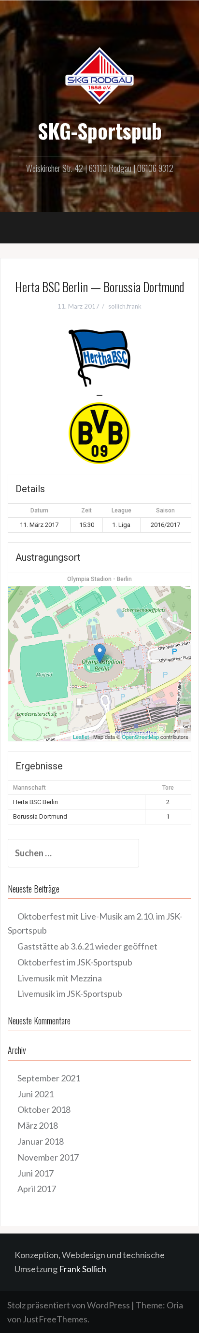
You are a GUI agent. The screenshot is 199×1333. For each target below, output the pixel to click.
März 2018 (37, 1125)
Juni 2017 (35, 1173)
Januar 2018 (40, 1141)
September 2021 (48, 1078)
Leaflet (81, 736)
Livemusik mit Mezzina (59, 978)
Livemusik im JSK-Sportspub (69, 993)
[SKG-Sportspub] (99, 75)
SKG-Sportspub (100, 130)
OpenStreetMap (140, 736)
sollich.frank (125, 306)
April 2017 (36, 1188)
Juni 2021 (35, 1094)
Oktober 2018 (44, 1109)
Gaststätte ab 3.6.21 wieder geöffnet (87, 946)
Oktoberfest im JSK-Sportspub (74, 962)
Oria (175, 1305)
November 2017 (48, 1157)
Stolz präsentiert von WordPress (68, 1305)
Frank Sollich (82, 1268)
